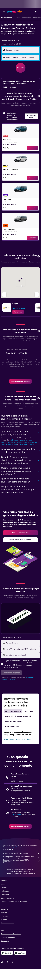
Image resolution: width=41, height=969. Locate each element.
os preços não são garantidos (18, 846)
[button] (3, 11)
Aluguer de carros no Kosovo (22, 869)
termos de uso (30, 677)
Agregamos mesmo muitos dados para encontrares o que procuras (18, 857)
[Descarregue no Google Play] (7, 953)
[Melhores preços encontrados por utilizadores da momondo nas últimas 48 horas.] (38, 96)
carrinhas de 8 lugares (14, 442)
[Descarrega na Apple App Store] (20, 953)
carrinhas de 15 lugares (27, 444)
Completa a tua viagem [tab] (13, 721)
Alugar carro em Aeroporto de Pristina (17, 739)
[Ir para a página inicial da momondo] (14, 11)
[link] (18, 312)
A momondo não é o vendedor (15, 853)
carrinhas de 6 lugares (17, 440)
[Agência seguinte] (37, 294)
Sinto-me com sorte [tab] (12, 726)
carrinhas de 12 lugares (9, 444)
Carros (9, 869)
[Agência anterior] (4, 294)
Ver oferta (33, 148)
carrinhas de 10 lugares (31, 442)
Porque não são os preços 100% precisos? (16, 861)
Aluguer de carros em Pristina (19, 871)
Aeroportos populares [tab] (13, 711)
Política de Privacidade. (8, 679)
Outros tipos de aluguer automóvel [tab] (18, 716)
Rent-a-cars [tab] (29, 711)
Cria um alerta (16, 814)
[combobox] (11, 40)
